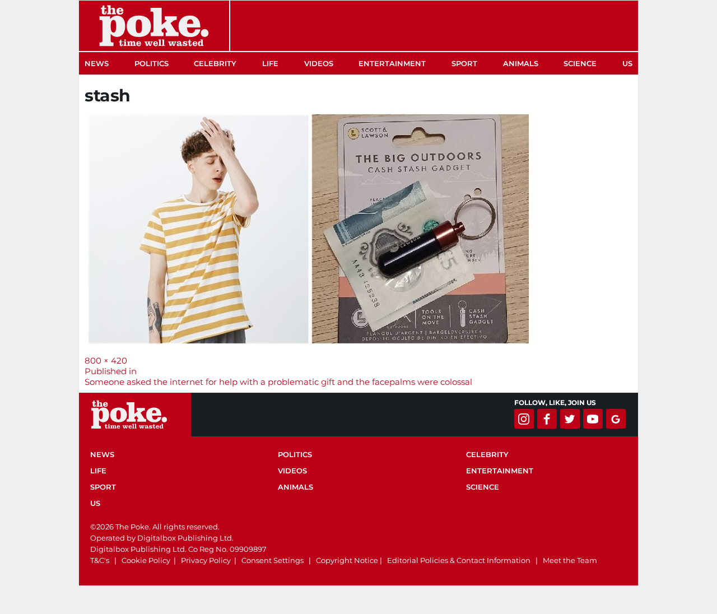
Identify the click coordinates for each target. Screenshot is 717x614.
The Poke (154, 26)
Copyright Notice (347, 560)
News (97, 63)
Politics (151, 63)
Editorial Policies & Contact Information (458, 560)
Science (580, 63)
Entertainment (392, 63)
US (627, 63)
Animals (520, 63)
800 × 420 (106, 360)
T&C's (99, 560)
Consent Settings (272, 560)
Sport (464, 63)
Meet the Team (570, 560)
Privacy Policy (206, 560)
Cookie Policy (146, 560)
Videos (318, 63)
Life (270, 63)
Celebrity (215, 63)
